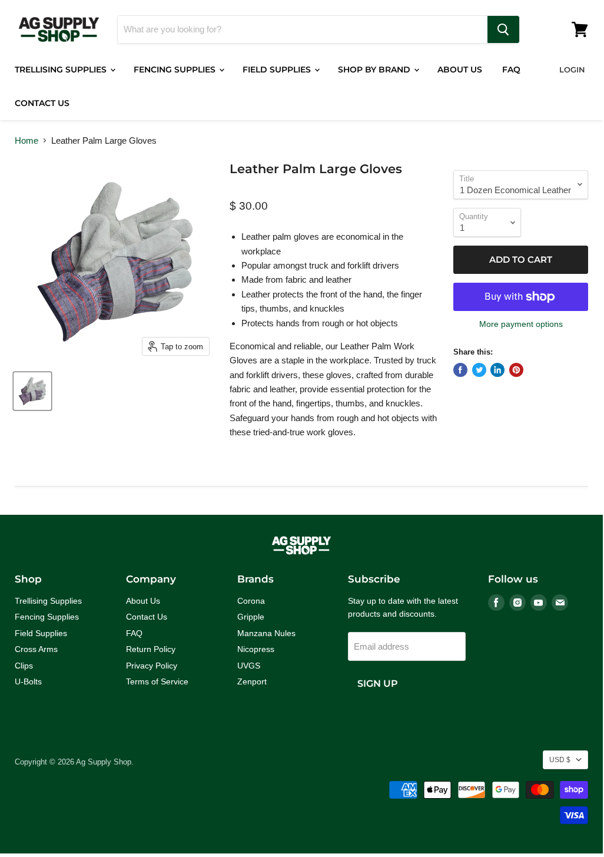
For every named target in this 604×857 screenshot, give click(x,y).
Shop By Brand (375, 69)
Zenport (252, 681)
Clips (24, 665)
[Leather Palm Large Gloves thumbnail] (32, 391)
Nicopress (255, 649)
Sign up (377, 683)
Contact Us (42, 103)
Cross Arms (36, 649)
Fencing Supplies (176, 69)
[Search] (503, 29)
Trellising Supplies (62, 69)
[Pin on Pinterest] (516, 370)
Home (26, 140)
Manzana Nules (266, 633)
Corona (251, 600)
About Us (459, 69)
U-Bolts (28, 681)
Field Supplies (278, 69)
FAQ (511, 69)
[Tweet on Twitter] (479, 370)
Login (572, 69)
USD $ (559, 760)
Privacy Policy (151, 665)
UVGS (248, 665)
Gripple (250, 616)
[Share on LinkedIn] (497, 370)
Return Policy (150, 649)
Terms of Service (157, 681)
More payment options (521, 324)
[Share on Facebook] (460, 370)
